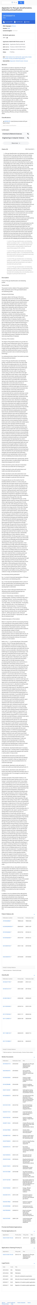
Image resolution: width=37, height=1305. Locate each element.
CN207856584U (6, 1210)
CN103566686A (7, 932)
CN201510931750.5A (8, 1237)
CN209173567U (6, 1166)
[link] (16, 122)
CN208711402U (6, 1123)
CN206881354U (6, 1135)
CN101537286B (6, 1171)
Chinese (14, 26)
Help (12, 1304)
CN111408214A (7, 1033)
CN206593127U (6, 1146)
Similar (28, 21)
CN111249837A (7, 1018)
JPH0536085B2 (7, 921)
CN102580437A (6, 1095)
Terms (29, 1302)
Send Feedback (11, 1302)
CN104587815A (7, 945)
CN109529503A (6, 1077)
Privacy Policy (5, 1304)
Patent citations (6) (10, 57)
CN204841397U (6, 1194)
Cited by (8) (18, 57)
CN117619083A (7, 1041)
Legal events (24, 57)
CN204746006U (6, 1188)
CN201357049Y (6, 1218)
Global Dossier (19, 61)
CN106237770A (7, 982)
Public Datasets (21, 1302)
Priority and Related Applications (17, 58)
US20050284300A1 (8, 926)
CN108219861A (7, 998)
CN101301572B (6, 1105)
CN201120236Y (6, 1090)
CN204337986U (6, 1201)
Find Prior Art (19, 21)
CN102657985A (6, 1130)
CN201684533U (6, 1155)
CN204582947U (7, 956)
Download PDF (9, 21)
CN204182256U (6, 1117)
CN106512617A (7, 988)
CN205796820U (6, 1141)
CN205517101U (6, 1112)
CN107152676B (6, 1179)
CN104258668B (6, 1084)
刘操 (9, 28)
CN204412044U (6, 1159)
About (3, 1302)
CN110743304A (7, 1014)
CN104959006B (6, 1206)
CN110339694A (7, 1006)
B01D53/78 (7, 121)
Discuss (26, 61)
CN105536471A (6, 1063)
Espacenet (12, 61)
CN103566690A (7, 937)
